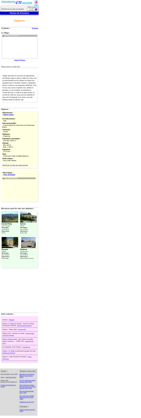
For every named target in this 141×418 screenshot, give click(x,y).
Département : (6, 231)
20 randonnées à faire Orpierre (12, 347)
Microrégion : (5, 227)
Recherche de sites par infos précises (15, 165)
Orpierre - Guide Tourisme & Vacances (14, 357)
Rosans (5, 249)
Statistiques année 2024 (26, 402)
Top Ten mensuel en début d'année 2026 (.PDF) (27, 381)
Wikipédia (11, 320)
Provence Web (22, 329)
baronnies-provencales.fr (8, 353)
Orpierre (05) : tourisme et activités (13, 333)
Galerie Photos (19, 60)
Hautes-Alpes (23, 233)
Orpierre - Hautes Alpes (10, 329)
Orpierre (5, 320)
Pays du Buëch (24, 229)
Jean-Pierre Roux (11, 377)
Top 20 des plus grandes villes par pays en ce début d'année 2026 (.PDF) (27, 386)
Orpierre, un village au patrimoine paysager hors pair (19, 351)
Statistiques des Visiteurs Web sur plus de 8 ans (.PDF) (26, 376)
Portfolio (35, 28)
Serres (23, 224)
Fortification (24, 251)
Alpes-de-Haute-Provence (27, 258)
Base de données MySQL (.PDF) (27, 410)
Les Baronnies (5, 229)
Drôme (3, 233)
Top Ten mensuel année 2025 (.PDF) (26, 392)
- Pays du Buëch (9, 175)
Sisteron (23, 249)
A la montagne (6, 226)
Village (22, 226)
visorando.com (26, 347)
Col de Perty (7, 224)
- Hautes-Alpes (8, 115)
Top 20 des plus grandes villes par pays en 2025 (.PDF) (26, 397)
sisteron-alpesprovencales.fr (24, 325)
